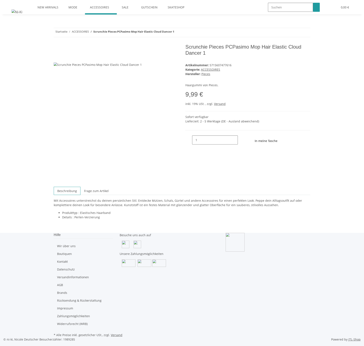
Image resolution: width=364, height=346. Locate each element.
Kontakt (62, 262)
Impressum (65, 308)
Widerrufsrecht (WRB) (72, 324)
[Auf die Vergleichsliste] (57, 57)
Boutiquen (64, 254)
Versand (220, 104)
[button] (326, 7)
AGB (60, 285)
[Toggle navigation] (17, 3)
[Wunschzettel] (333, 7)
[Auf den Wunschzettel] (64, 57)
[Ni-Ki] (17, 12)
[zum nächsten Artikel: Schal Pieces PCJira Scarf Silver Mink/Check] (177, 32)
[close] (57, 48)
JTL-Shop (354, 339)
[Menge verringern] (188, 139)
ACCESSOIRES (210, 70)
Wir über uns (66, 246)
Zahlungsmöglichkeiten (73, 316)
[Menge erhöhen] (241, 139)
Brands (62, 293)
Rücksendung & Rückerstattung (79, 300)
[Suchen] (316, 7)
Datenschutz (66, 269)
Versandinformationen (73, 277)
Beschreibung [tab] (67, 191)
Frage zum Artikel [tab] (96, 191)
